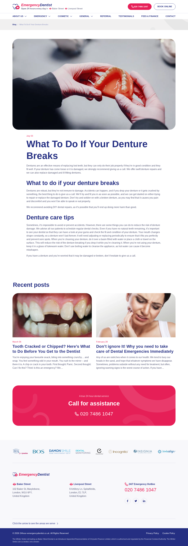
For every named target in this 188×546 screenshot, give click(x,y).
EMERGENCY (40, 16)
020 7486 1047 (96, 413)
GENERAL (84, 16)
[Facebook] (128, 501)
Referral (105, 16)
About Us (17, 16)
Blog (14, 25)
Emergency (36, 5)
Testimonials (126, 16)
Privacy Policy (152, 533)
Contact (171, 16)
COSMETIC (63, 16)
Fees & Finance (149, 16)
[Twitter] (136, 501)
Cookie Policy (168, 533)
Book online (164, 6)
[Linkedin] (144, 501)
